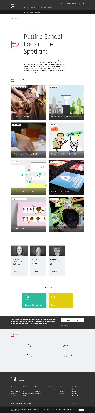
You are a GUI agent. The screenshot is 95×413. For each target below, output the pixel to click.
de (83, 3)
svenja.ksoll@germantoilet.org (36, 273)
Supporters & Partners (53, 389)
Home (12, 18)
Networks (68, 3)
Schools (26, 7)
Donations (74, 3)
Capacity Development (38, 7)
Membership (38, 389)
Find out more (20, 410)
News (31, 12)
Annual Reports (14, 393)
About (62, 3)
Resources (38, 12)
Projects (26, 12)
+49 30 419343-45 (16, 271)
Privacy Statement (64, 325)
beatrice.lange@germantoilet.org (19, 273)
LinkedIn (75, 393)
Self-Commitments (15, 391)
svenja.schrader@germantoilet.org (56, 273)
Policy (50, 7)
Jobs (12, 389)
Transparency (19, 403)
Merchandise (38, 393)
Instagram (75, 395)
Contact (79, 3)
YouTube (75, 391)
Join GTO (29, 363)
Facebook (75, 389)
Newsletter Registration (72, 320)
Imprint (12, 403)
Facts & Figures (63, 391)
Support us (65, 363)
